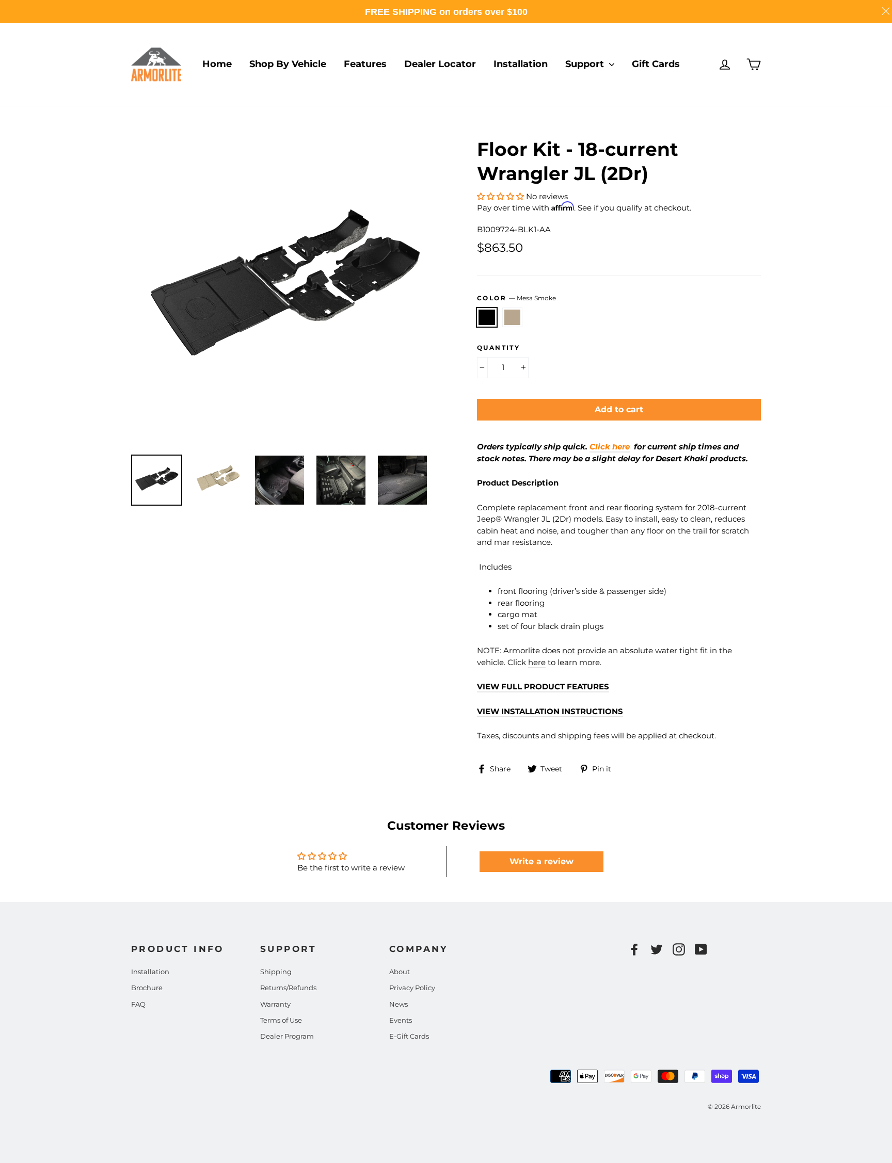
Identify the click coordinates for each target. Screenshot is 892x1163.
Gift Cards (656, 64)
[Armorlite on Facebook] (634, 949)
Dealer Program (287, 1036)
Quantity (498, 347)
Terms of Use (281, 1020)
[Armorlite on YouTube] (701, 949)
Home (217, 64)
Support (586, 64)
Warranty (275, 1004)
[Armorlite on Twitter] (656, 949)
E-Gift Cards (409, 1036)
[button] (500, 196)
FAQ (138, 1004)
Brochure (147, 987)
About (399, 971)
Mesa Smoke (487, 317)
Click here (610, 446)
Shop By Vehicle (287, 64)
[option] (284, 290)
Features (365, 64)
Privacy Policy (412, 987)
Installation (520, 64)
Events (400, 1020)
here (537, 662)
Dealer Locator (440, 64)
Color (516, 298)
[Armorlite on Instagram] (679, 949)
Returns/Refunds (288, 987)
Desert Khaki (512, 317)
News (398, 1004)
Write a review (541, 861)
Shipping (276, 971)
